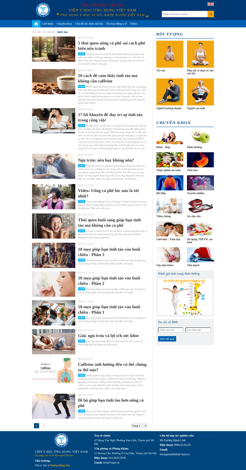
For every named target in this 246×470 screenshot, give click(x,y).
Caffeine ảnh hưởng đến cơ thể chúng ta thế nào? (112, 367)
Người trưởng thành (168, 108)
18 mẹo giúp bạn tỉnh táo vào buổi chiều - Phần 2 (109, 281)
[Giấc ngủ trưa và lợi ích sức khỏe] (53, 341)
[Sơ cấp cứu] (200, 205)
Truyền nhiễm (195, 193)
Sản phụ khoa (164, 265)
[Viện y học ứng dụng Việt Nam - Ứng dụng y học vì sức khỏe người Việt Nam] (43, 10)
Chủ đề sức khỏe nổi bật (89, 23)
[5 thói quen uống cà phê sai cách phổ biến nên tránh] (53, 49)
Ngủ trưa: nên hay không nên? (106, 160)
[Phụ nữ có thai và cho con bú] (200, 54)
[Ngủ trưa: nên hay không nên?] (53, 166)
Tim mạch (193, 265)
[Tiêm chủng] (169, 205)
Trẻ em (160, 70)
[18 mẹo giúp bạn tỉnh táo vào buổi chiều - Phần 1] (53, 313)
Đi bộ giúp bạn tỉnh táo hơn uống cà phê (111, 403)
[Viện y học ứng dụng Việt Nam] (61, 440)
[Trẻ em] (169, 54)
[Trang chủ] (36, 23)
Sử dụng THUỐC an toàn (200, 241)
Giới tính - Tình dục (168, 239)
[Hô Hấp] (169, 182)
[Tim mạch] (200, 254)
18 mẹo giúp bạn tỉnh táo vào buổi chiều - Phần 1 (109, 309)
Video (133, 23)
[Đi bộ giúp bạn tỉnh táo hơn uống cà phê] (53, 406)
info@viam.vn (111, 462)
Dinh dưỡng (194, 147)
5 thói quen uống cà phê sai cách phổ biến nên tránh (111, 46)
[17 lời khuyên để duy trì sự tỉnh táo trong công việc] (53, 120)
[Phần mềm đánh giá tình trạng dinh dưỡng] (185, 297)
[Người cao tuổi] (200, 91)
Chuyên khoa (64, 23)
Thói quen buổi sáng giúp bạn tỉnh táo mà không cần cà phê (109, 223)
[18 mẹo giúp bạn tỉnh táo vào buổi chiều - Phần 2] (53, 284)
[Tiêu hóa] (200, 159)
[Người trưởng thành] (169, 91)
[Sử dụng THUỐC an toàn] (200, 228)
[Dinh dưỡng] (200, 136)
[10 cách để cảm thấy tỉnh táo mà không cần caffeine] (53, 81)
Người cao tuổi (196, 108)
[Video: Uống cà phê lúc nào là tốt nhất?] (53, 196)
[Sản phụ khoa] (169, 254)
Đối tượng (169, 34)
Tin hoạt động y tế (116, 23)
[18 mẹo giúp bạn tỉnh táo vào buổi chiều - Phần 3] (53, 255)
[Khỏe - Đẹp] (169, 136)
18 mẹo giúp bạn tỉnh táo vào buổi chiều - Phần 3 (109, 252)
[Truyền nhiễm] (200, 182)
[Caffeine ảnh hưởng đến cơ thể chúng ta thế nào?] (53, 370)
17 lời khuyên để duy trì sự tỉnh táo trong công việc (110, 117)
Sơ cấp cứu (194, 216)
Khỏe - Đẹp (163, 147)
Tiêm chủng (163, 216)
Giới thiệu (47, 23)
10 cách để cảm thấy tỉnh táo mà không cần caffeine (107, 78)
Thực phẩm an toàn (168, 170)
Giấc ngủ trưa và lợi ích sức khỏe (108, 335)
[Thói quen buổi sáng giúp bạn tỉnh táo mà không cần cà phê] (53, 226)
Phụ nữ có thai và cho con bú (200, 72)
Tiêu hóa (192, 170)
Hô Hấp (161, 193)
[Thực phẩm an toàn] (169, 159)
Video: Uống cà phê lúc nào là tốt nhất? (108, 193)
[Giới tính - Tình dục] (169, 228)
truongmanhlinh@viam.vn (175, 454)
